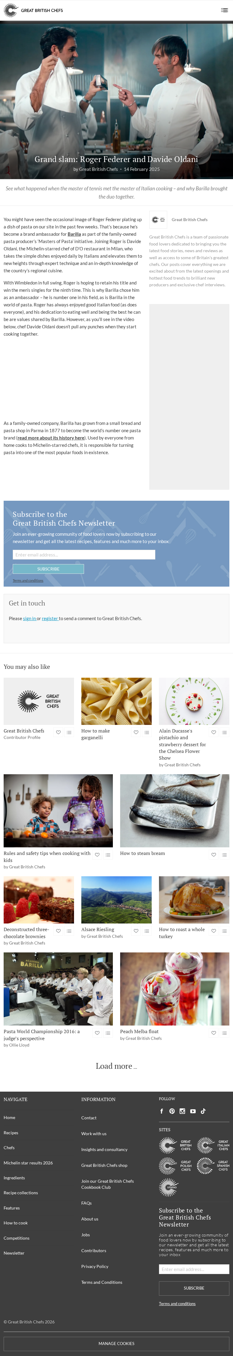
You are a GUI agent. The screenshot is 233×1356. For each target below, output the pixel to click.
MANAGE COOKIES (116, 1343)
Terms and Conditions (101, 1282)
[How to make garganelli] (116, 701)
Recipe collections (21, 1192)
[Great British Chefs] (39, 701)
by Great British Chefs (95, 169)
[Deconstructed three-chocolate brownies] (39, 899)
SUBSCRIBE (48, 568)
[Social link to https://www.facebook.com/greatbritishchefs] (161, 1111)
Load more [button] (114, 1066)
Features (12, 1207)
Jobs (85, 1234)
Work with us (93, 1133)
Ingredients (14, 1177)
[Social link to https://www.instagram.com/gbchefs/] (182, 1111)
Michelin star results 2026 (28, 1162)
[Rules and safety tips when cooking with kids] (58, 810)
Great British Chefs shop (104, 1165)
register (50, 618)
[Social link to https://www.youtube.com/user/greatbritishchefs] (193, 1111)
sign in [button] (30, 618)
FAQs (86, 1203)
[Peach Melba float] (174, 989)
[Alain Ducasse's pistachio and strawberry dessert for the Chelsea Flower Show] (194, 701)
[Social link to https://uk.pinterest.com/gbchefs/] (172, 1111)
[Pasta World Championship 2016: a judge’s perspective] (58, 989)
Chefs (9, 1147)
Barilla (74, 234)
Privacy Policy (94, 1266)
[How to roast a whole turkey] (194, 899)
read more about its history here (51, 437)
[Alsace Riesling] (116, 899)
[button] (224, 10)
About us (89, 1218)
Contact (88, 1117)
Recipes (11, 1132)
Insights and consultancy (104, 1149)
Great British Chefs (190, 219)
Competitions (16, 1238)
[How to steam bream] (174, 810)
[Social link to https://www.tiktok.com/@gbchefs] (203, 1111)
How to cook (16, 1222)
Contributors (93, 1250)
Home (9, 1117)
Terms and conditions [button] (28, 580)
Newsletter (14, 1252)
